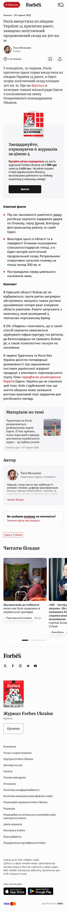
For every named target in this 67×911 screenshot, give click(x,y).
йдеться (37, 85)
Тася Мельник (22, 47)
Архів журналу (12, 824)
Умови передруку (14, 777)
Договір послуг (13, 765)
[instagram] (20, 666)
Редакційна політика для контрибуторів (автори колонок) (29, 816)
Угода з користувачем (17, 752)
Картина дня (13, 447)
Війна (18, 535)
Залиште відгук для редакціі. (23, 520)
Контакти (9, 746)
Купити (25, 189)
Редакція (9, 808)
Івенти (7, 771)
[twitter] (5, 666)
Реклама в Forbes (14, 830)
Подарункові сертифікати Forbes (24, 842)
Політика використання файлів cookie (28, 796)
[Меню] (60, 5)
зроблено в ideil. (52, 903)
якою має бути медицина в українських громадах (21, 608)
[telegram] (28, 666)
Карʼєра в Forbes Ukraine (18, 759)
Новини (7, 15)
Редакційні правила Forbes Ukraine (25, 802)
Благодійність (12, 836)
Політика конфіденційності (21, 789)
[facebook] (12, 666)
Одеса (8, 535)
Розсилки (9, 783)
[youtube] (35, 666)
